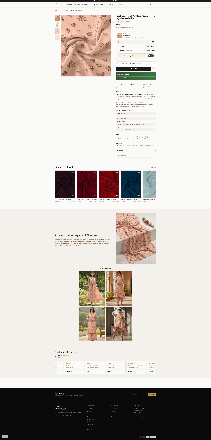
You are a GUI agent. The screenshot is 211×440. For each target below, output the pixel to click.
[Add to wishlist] (154, 69)
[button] (140, 64)
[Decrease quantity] (117, 63)
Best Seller (77, 4)
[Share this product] (154, 16)
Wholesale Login (91, 430)
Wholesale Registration (92, 427)
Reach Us (89, 411)
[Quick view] (73, 195)
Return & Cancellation (92, 416)
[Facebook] (59, 415)
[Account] (150, 4)
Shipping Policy (90, 419)
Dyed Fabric (102, 4)
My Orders (113, 416)
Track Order (113, 411)
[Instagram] (56, 415)
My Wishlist (113, 414)
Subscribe (152, 394)
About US (89, 409)
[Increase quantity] (126, 63)
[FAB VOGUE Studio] (59, 4)
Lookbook (121, 4)
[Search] (142, 4)
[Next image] (108, 45)
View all (153, 167)
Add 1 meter (133, 69)
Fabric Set (95, 4)
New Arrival (70, 4)
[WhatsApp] (70, 415)
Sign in (150, 56)
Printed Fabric (86, 4)
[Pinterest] (63, 415)
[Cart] (154, 4)
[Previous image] (63, 45)
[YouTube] (67, 415)
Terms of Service (91, 424)
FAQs (88, 414)
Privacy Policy (90, 422)
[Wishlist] (146, 4)
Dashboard (113, 409)
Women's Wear (112, 4)
